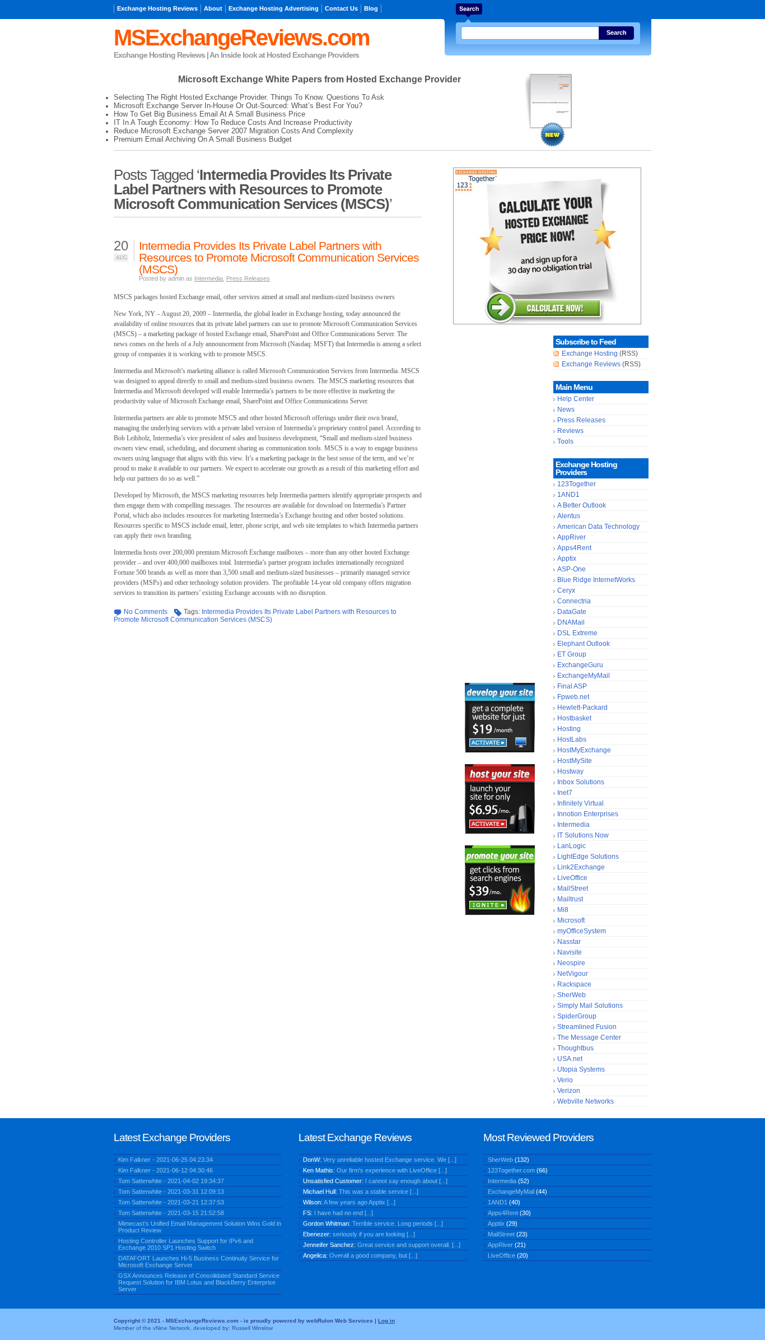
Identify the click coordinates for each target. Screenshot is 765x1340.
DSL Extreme (577, 633)
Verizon (568, 1091)
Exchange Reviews (591, 364)
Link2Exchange (581, 867)
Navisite (569, 952)
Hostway (570, 771)
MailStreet (572, 888)
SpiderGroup (576, 1016)
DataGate (571, 612)
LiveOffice (572, 878)
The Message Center (589, 1037)
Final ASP (572, 686)
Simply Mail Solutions (590, 1005)
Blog (371, 8)
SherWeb (571, 995)
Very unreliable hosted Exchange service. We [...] (389, 1159)
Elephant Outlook (583, 644)
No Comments (145, 612)
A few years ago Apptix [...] (359, 1202)
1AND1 (568, 495)
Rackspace (574, 984)
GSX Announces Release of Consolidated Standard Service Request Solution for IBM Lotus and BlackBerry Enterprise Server (198, 1282)
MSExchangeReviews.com (242, 37)
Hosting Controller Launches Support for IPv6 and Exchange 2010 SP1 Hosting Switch (185, 1244)
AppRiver (571, 537)
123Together (576, 484)
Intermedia (208, 278)
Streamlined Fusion (587, 1027)
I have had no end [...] (343, 1212)
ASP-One (571, 569)
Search (617, 32)
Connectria (574, 601)
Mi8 (562, 910)
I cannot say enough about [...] (406, 1181)
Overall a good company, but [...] (373, 1255)
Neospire (571, 963)
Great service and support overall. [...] (408, 1244)
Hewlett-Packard (582, 707)
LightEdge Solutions (588, 856)
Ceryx (566, 590)
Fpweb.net (573, 697)
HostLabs (571, 739)
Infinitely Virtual (580, 803)
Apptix (566, 558)
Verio (565, 1080)
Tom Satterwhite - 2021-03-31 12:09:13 (171, 1191)
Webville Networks (585, 1101)
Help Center (575, 399)
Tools (565, 441)
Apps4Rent (574, 548)
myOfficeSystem (581, 931)
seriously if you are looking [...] (374, 1234)
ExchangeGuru (580, 665)
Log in (386, 1321)
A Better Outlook (581, 505)
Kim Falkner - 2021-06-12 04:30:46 (165, 1170)
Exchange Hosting (590, 353)
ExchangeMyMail (583, 676)
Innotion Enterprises (587, 814)
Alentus (568, 516)
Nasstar (569, 942)
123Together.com (511, 1170)
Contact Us (341, 8)
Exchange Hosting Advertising (273, 8)
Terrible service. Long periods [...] (397, 1223)
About (213, 8)
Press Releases (248, 278)
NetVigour (572, 974)
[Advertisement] (500, 504)
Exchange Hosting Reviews (157, 8)
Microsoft (571, 920)
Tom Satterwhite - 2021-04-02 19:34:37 (171, 1181)
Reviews (570, 431)
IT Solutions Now (583, 835)
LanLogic (571, 846)
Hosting (569, 729)
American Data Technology (598, 527)
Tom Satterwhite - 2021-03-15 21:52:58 (171, 1212)
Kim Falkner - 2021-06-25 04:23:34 (165, 1159)
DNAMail (571, 622)
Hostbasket (574, 718)
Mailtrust (570, 899)
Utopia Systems (581, 1069)
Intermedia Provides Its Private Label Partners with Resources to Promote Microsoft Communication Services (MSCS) (279, 257)
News (566, 409)
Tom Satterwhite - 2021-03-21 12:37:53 (171, 1202)
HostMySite (574, 761)
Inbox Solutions (580, 782)
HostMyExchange (584, 750)
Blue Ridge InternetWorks (596, 580)
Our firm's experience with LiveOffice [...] (392, 1170)
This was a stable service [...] (378, 1191)
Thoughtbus (575, 1048)
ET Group (571, 654)
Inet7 (564, 793)
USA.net (569, 1059)
